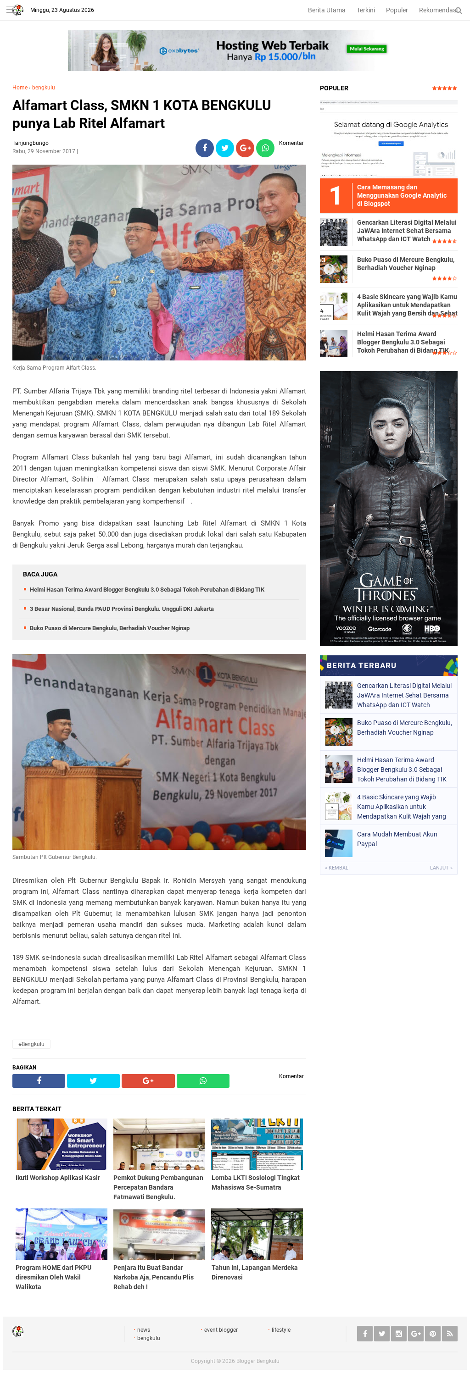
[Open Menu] (11, 10)
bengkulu (43, 87)
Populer (397, 10)
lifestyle (281, 1330)
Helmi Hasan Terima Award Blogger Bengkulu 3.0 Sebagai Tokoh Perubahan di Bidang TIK (147, 589)
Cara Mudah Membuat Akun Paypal (397, 839)
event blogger (221, 1330)
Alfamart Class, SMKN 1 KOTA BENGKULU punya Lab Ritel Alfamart (141, 114)
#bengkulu (31, 1044)
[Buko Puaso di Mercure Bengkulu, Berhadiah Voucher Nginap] (333, 268)
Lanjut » (441, 868)
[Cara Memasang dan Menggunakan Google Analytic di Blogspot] (389, 138)
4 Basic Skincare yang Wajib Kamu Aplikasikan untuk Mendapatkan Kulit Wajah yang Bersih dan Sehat (407, 305)
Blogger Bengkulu (258, 1361)
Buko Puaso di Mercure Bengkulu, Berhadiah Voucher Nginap (110, 628)
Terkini (366, 10)
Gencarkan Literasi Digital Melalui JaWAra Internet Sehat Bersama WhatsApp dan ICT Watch (407, 231)
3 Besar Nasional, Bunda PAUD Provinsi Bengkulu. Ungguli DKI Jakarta (122, 608)
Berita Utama (327, 10)
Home (20, 87)
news (143, 1330)
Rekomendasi (438, 10)
